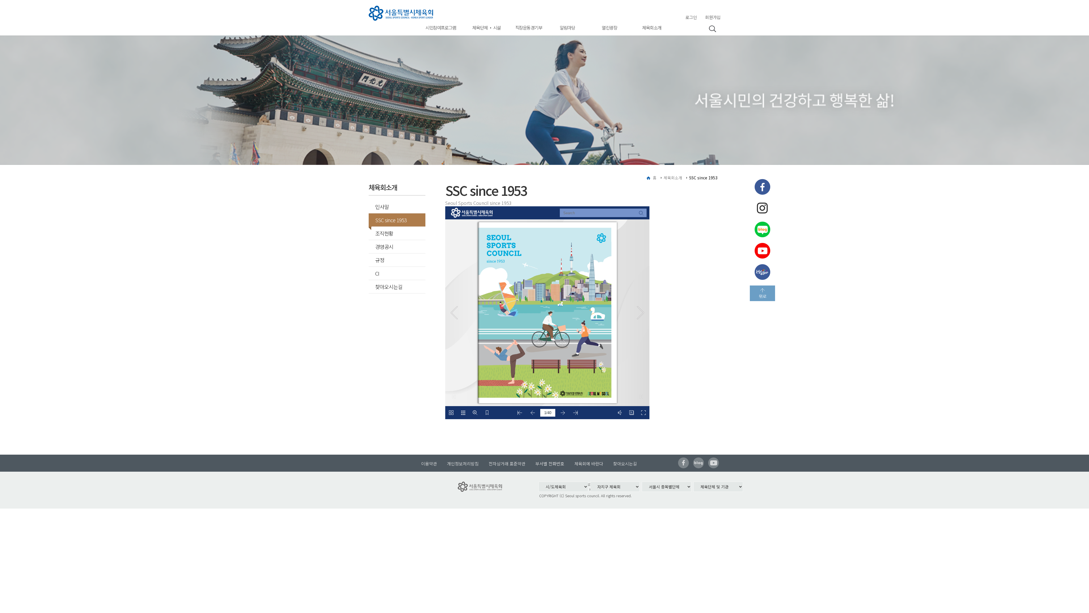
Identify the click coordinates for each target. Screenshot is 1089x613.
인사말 (382, 206)
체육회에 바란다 (588, 464)
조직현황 (384, 233)
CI (377, 273)
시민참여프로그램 (440, 27)
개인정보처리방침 (463, 464)
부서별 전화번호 (549, 464)
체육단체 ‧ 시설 (486, 27)
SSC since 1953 (391, 220)
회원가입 (712, 17)
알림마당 (567, 27)
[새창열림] (762, 187)
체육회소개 (651, 27)
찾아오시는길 (388, 286)
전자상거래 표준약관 (507, 464)
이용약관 (429, 464)
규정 (379, 260)
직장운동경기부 (528, 27)
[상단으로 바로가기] (762, 293)
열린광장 (609, 27)
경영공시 (384, 246)
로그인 (691, 17)
